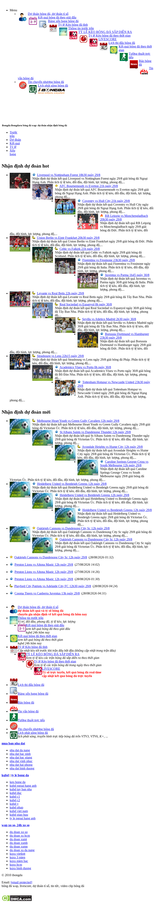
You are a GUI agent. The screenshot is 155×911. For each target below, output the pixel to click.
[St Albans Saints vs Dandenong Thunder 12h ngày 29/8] (42, 444)
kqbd (5, 775)
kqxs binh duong (20, 868)
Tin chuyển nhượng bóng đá (46, 82)
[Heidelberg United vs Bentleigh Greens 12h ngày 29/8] (20, 496)
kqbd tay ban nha (21, 789)
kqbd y (14, 803)
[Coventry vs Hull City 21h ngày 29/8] (65, 213)
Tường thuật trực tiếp (31, 720)
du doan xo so (19, 832)
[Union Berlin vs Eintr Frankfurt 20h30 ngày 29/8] (20, 250)
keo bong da (17, 782)
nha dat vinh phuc (21, 761)
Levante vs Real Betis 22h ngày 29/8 (60, 293)
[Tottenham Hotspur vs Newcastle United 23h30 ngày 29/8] (65, 394)
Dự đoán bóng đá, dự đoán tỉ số (48, 14)
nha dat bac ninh (20, 754)
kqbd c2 (15, 800)
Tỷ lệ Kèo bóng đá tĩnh (73, 24)
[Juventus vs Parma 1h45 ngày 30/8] (88, 287)
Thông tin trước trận (81, 28)
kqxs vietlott (17, 853)
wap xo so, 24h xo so (15, 825)
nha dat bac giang (21, 757)
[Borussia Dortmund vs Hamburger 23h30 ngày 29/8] (88, 346)
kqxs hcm (16, 864)
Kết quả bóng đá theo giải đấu (57, 17)
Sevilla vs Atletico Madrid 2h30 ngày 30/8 (109, 319)
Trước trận (13, 134)
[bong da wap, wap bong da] (51, 93)
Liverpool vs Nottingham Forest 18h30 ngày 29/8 (68, 175)
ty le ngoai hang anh (23, 818)
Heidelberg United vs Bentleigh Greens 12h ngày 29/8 (72, 484)
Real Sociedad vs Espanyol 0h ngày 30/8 (86, 304)
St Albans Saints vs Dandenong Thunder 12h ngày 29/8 (95, 432)
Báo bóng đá (26, 702)
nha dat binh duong (22, 768)
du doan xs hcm (20, 835)
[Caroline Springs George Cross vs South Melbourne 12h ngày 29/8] (88, 474)
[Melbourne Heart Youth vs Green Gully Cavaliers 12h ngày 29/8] (20, 433)
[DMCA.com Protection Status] (17, 900)
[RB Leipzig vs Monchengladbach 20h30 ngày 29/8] (88, 228)
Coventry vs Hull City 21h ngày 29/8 (106, 201)
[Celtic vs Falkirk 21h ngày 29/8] (42, 261)
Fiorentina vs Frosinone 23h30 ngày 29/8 (108, 260)
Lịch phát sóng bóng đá (53, 85)
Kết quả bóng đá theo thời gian (37, 636)
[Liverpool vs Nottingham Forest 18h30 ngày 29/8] (20, 187)
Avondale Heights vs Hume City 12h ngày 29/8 (112, 446)
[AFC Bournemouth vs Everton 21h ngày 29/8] (42, 198)
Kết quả (15, 143)
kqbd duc (16, 793)
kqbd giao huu (19, 814)
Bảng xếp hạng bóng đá (63, 21)
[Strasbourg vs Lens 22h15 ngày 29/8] (20, 368)
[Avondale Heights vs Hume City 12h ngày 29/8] (65, 459)
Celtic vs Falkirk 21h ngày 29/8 (80, 249)
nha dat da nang (20, 750)
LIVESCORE (107, 39)
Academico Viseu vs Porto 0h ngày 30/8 (85, 367)
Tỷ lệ (13, 147)
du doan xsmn (19, 846)
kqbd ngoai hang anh (23, 785)
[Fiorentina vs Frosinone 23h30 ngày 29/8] (65, 272)
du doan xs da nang (22, 850)
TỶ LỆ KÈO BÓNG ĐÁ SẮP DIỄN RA (105, 32)
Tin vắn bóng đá (28, 711)
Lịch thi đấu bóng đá (122, 43)
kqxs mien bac (19, 861)
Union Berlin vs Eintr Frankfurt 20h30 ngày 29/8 (68, 237)
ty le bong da (20, 775)
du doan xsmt (18, 839)
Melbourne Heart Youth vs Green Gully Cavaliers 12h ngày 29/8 (78, 420)
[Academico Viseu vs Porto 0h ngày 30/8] (42, 379)
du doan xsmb (19, 843)
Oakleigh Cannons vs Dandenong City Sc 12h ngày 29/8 (73, 528)
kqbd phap (16, 807)
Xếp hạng (13, 152)
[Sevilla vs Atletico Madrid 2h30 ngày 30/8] (65, 331)
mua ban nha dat (13, 743)
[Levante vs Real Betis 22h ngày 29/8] (20, 306)
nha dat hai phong (21, 764)
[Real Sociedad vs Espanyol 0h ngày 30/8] (42, 317)
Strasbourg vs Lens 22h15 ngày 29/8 (60, 356)
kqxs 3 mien (17, 857)
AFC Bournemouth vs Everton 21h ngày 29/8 (88, 186)
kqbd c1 (15, 796)
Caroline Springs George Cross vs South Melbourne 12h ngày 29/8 (124, 463)
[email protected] (21, 882)
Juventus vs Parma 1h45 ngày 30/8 (127, 275)
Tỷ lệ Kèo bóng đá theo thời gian (109, 35)
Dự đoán (15, 139)
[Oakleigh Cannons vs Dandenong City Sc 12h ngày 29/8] (20, 541)
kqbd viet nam (19, 811)
